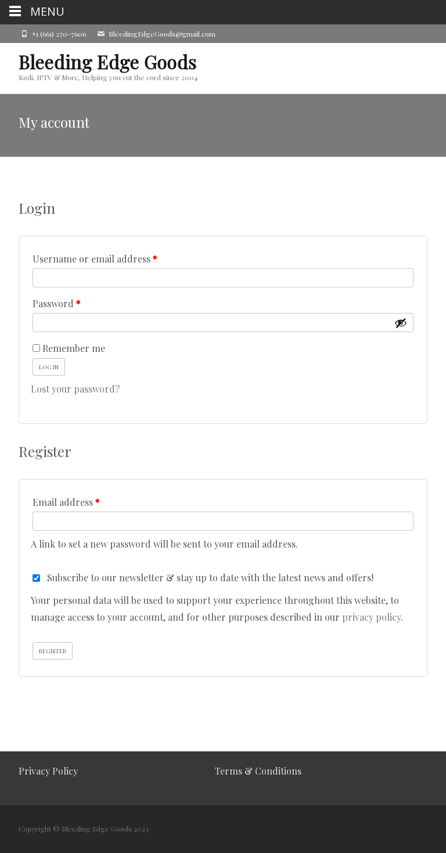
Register (52, 651)
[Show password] (400, 322)
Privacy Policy (48, 771)
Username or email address (114, 258)
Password (75, 303)
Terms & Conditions (258, 771)
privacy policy (371, 617)
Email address (85, 501)
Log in (49, 367)
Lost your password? (75, 389)
